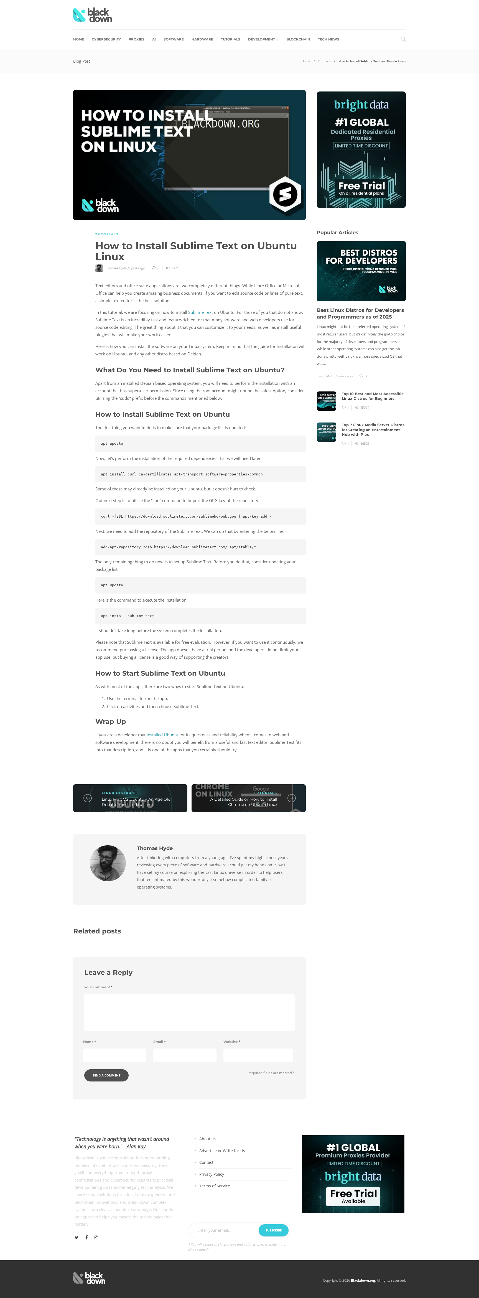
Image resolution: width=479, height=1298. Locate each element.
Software (174, 39)
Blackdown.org (363, 1280)
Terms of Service (214, 1186)
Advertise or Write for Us (222, 1150)
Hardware (202, 39)
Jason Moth (325, 376)
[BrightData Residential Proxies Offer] (353, 1173)
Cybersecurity (106, 39)
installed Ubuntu (162, 734)
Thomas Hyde (116, 268)
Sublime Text (200, 312)
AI (154, 39)
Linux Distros (118, 793)
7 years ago (136, 268)
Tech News (328, 39)
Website (231, 1042)
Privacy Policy (211, 1174)
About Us (207, 1138)
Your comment (98, 987)
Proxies (136, 39)
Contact (206, 1162)
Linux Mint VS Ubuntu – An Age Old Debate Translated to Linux (136, 802)
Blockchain (298, 39)
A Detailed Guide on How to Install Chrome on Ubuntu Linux (243, 802)
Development (261, 39)
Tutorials (230, 39)
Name (89, 1042)
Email (159, 1042)
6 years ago (344, 376)
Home (78, 39)
